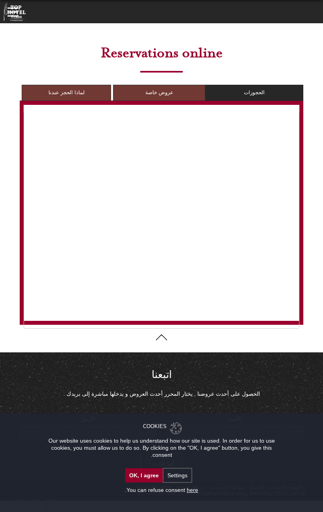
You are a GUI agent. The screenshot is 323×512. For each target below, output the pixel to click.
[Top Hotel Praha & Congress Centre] (15, 11)
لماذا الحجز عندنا (66, 92)
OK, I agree (144, 475)
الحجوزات (254, 92)
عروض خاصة (159, 92)
